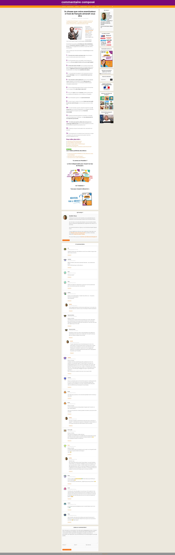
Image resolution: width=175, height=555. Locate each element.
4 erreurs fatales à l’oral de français (74, 142)
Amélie (70, 304)
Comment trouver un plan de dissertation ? (76, 157)
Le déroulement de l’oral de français (74, 141)
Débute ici (64, 6)
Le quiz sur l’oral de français (72, 145)
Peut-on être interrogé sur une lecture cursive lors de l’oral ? (79, 146)
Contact (97, 6)
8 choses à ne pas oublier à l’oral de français (76, 143)
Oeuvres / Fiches (70, 6)
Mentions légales (104, 553)
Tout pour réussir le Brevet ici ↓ (80, 189)
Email (75, 544)
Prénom (64, 544)
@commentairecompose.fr (106, 73)
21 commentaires (85, 18)
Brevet (93, 6)
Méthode (76, 6)
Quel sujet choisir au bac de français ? (75, 156)
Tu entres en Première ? (80, 160)
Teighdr (69, 357)
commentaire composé (78, 2)
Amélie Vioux (75, 18)
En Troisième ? (80, 185)
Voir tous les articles (66, 240)
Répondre (69, 267)
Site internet (88, 544)
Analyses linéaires (84, 6)
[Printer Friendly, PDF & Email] (68, 149)
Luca (69, 445)
